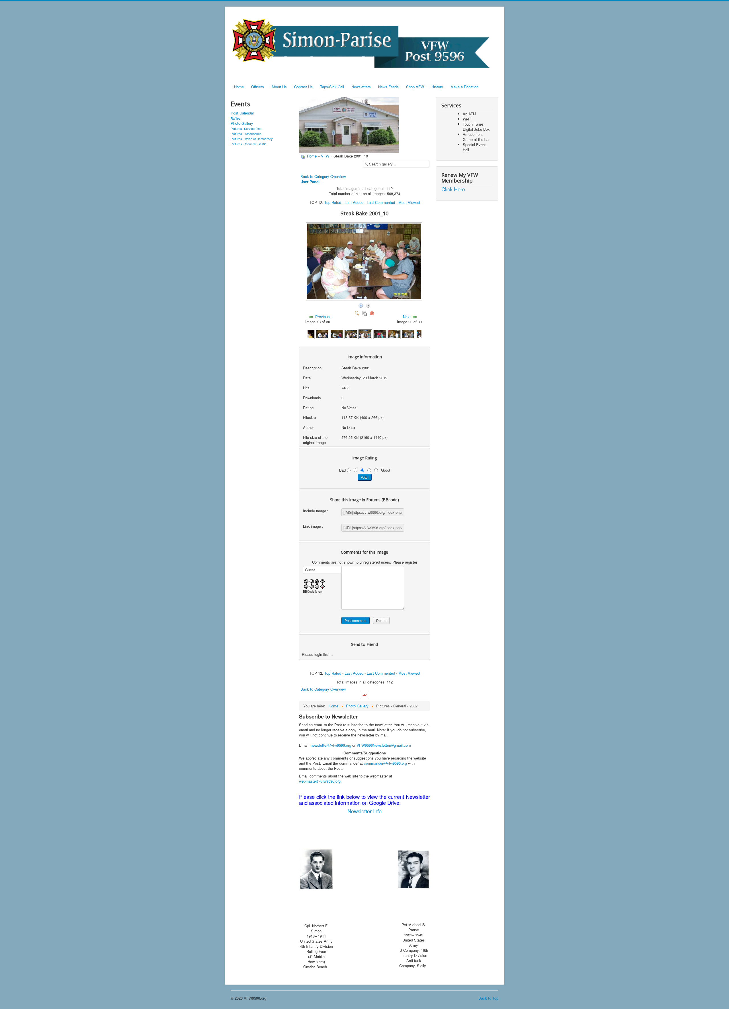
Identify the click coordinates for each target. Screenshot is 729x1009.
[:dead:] (322, 586)
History (437, 86)
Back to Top (488, 998)
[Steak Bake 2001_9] (350, 333)
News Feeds (388, 86)
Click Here (453, 189)
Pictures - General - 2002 (248, 144)
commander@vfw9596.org (385, 763)
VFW (325, 156)
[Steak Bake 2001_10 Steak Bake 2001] (364, 299)
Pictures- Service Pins (246, 128)
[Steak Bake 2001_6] (308, 333)
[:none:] (306, 586)
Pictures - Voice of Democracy (252, 138)
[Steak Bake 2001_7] (322, 333)
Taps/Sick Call (332, 86)
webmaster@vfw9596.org (320, 781)
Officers (257, 86)
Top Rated (332, 202)
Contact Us (303, 86)
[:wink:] (322, 580)
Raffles (235, 118)
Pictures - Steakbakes (246, 133)
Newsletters (361, 86)
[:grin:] (317, 580)
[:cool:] (312, 580)
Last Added (354, 202)
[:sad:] (317, 586)
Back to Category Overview (323, 176)
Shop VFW (415, 86)
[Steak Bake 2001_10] (365, 333)
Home (239, 86)
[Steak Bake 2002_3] (408, 333)
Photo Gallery (242, 123)
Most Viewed (409, 202)
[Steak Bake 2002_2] (394, 333)
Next (407, 316)
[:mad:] (312, 586)
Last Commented (381, 202)
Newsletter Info (364, 811)
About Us (279, 86)
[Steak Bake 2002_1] (379, 333)
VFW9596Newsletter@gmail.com (384, 745)
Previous (322, 316)
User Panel (310, 181)
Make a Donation (464, 86)
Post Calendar (242, 113)
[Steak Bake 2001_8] (336, 333)
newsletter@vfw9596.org (331, 745)
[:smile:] (306, 580)
